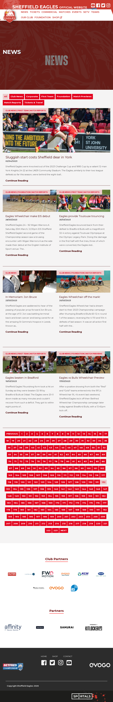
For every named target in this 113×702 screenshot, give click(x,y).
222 (48, 530)
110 (58, 475)
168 (43, 503)
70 (9, 461)
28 (65, 440)
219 (91, 523)
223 (55, 530)
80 (67, 461)
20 (18, 440)
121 (29, 482)
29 (70, 440)
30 (76, 440)
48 (81, 447)
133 (8, 489)
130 (90, 482)
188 (77, 509)
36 (9, 447)
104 (17, 475)
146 (98, 489)
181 (29, 509)
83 (85, 461)
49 (87, 447)
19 (13, 440)
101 (95, 468)
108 (45, 475)
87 (10, 468)
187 (70, 509)
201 (66, 516)
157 (70, 496)
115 (90, 475)
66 (85, 454)
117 (103, 475)
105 (24, 475)
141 (63, 489)
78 (55, 461)
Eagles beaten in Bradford (22, 377)
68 (97, 454)
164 (16, 503)
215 (64, 523)
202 (73, 516)
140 (56, 489)
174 (84, 503)
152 (36, 496)
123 (42, 482)
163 (9, 503)
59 (44, 454)
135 (21, 489)
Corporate (32, 96)
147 (105, 489)
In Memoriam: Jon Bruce (21, 297)
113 (77, 475)
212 (43, 523)
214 (57, 523)
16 (100, 433)
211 (36, 523)
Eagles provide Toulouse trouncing (81, 216)
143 (77, 489)
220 (98, 523)
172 (70, 503)
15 (95, 433)
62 (61, 454)
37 (15, 447)
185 (56, 509)
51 (99, 447)
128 (77, 482)
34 (99, 440)
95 (58, 468)
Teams (95, 12)
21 (24, 440)
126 (63, 482)
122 (36, 482)
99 (82, 468)
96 (64, 468)
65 (79, 454)
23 (35, 440)
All (5, 96)
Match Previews (82, 96)
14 (89, 433)
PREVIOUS (12, 433)
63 (67, 454)
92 (40, 468)
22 (30, 440)
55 (21, 454)
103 (10, 475)
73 (26, 461)
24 (41, 440)
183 (42, 509)
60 (49, 454)
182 (35, 509)
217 (77, 523)
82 (79, 461)
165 (23, 503)
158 (76, 496)
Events (77, 12)
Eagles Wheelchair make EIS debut (28, 216)
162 (104, 496)
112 (71, 475)
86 (103, 461)
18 (7, 440)
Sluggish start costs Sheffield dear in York (39, 157)
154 (50, 496)
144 (84, 489)
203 (81, 516)
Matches (65, 12)
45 (62, 447)
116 (96, 475)
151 (30, 496)
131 (97, 482)
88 (16, 468)
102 (102, 468)
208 (15, 523)
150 (23, 496)
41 (38, 447)
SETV (86, 12)
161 (97, 496)
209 (23, 523)
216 (70, 523)
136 (28, 489)
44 (56, 447)
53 (9, 454)
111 (65, 475)
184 (49, 509)
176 (98, 503)
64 (73, 454)
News (24, 12)
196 (31, 516)
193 (10, 516)
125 (56, 482)
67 (91, 454)
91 (34, 468)
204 (88, 516)
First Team (47, 96)
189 (84, 509)
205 (95, 516)
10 (68, 433)
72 (21, 461)
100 (89, 468)
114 (84, 475)
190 (91, 509)
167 (36, 503)
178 (8, 509)
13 (84, 433)
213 (50, 523)
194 (17, 516)
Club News (17, 96)
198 (45, 516)
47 (75, 447)
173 (77, 503)
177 (104, 503)
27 (59, 440)
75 (38, 461)
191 (98, 509)
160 (90, 496)
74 (32, 461)
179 (15, 509)
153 (43, 496)
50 (93, 447)
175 (91, 503)
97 (70, 468)
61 (55, 454)
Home (44, 656)
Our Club (27, 17)
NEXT (64, 530)
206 (103, 516)
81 (73, 461)
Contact (67, 656)
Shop (56, 17)
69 (103, 454)
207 (8, 523)
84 (91, 461)
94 (52, 468)
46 (69, 447)
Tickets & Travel (33, 102)
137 (35, 489)
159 (83, 496)
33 (93, 440)
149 (17, 496)
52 (104, 447)
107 (38, 475)
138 (42, 489)
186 (63, 509)
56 (26, 454)
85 (97, 461)
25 (47, 440)
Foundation (43, 17)
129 (83, 482)
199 (52, 516)
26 (53, 440)
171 (64, 503)
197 (38, 516)
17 (105, 433)
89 (22, 468)
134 (15, 489)
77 (50, 461)
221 (105, 523)
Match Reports (12, 102)
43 (50, 447)
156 (63, 496)
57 (32, 454)
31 (82, 440)
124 (49, 482)
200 (59, 516)
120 (23, 482)
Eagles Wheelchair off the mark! (79, 297)
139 (49, 489)
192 (105, 509)
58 (38, 454)
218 (84, 523)
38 (20, 447)
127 (70, 482)
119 (16, 482)
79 (61, 461)
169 (51, 503)
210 (30, 523)
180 (22, 509)
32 (88, 440)
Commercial (49, 12)
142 (70, 489)
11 (73, 433)
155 (56, 496)
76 (44, 461)
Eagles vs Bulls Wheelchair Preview (81, 377)
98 (76, 468)
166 (30, 503)
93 (46, 468)
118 (9, 482)
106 (31, 475)
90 (28, 468)
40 (32, 447)
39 (26, 447)
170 (57, 503)
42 (44, 447)
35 (105, 440)
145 (91, 489)
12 (78, 433)
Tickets (35, 12)
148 (9, 496)
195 (24, 516)
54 (15, 454)
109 (52, 475)
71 (15, 461)
